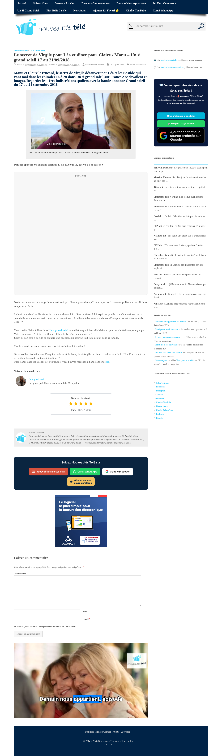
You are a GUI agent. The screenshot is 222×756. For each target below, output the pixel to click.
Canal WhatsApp (163, 10)
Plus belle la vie (56, 10)
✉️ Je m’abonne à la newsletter (181, 116)
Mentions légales (93, 731)
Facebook (160, 387)
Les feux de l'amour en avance (168, 352)
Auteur (116, 731)
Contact (107, 731)
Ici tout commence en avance (167, 337)
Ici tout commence (164, 3)
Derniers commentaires (96, 3)
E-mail (86, 619)
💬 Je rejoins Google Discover (181, 124)
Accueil (21, 3)
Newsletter (79, 10)
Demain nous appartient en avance (170, 321)
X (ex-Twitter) (162, 383)
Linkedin (160, 414)
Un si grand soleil (28, 10)
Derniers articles (64, 3)
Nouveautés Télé (21, 50)
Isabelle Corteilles (97, 64)
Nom (85, 611)
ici (107, 362)
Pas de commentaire (138, 64)
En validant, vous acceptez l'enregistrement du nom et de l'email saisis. (45, 626)
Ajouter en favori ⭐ (106, 10)
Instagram (160, 391)
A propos (125, 731)
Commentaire (21, 573)
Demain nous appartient (131, 3)
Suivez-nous (40, 3)
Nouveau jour (161, 360)
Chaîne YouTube (136, 10)
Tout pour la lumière (185, 360)
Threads (160, 394)
